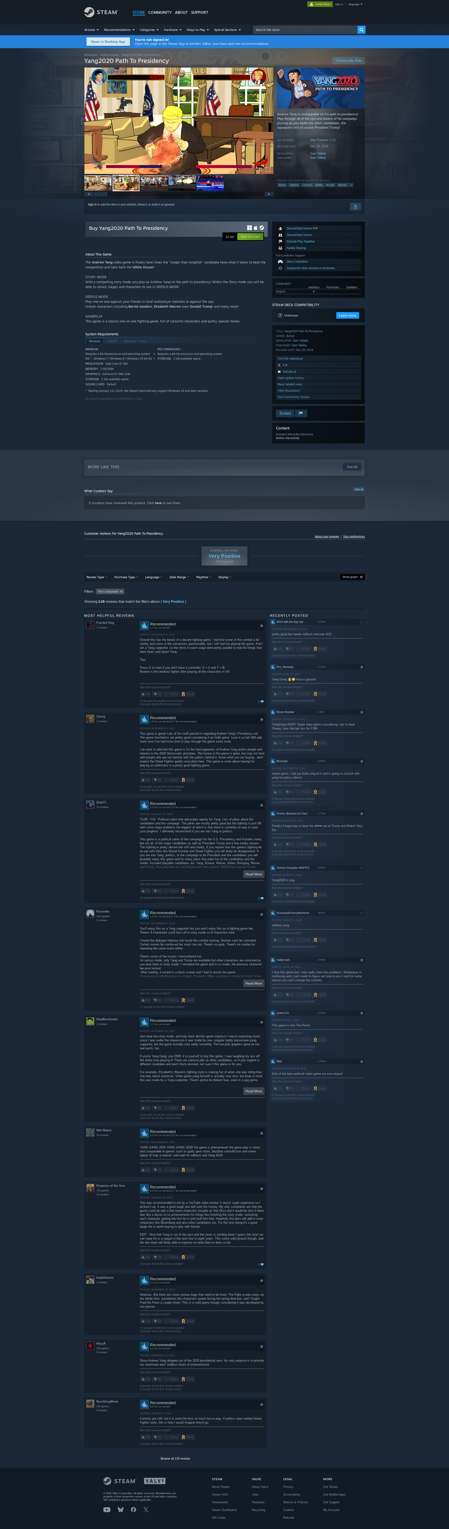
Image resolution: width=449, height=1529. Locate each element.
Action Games (110, 55)
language (353, 4)
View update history (291, 378)
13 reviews (102, 807)
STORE (139, 12)
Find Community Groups (294, 397)
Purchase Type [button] (124, 577)
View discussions (289, 390)
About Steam (221, 1487)
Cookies (288, 1510)
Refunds (288, 1517)
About (181, 12)
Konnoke (102, 911)
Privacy (288, 1487)
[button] (92, 29)
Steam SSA (220, 1494)
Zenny (100, 716)
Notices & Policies (295, 1502)
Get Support (331, 1502)
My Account (331, 1510)
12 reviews (102, 1194)
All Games (91, 55)
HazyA (100, 1343)
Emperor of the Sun (110, 1185)
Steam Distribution (224, 1510)
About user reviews (327, 536)
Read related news (290, 384)
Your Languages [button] (108, 591)
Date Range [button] (178, 577)
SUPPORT (199, 12)
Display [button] (223, 577)
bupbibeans (104, 1277)
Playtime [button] (202, 577)
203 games (102, 1348)
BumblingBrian (107, 1401)
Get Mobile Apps (334, 1494)
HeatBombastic (107, 1019)
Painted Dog (105, 622)
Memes (342, 185)
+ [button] (351, 185)
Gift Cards (219, 1517)
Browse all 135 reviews (175, 1458)
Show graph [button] (350, 577)
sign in (339, 4)
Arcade (330, 185)
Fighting (294, 185)
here (158, 503)
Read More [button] (254, 874)
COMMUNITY (160, 12)
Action (282, 185)
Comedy (307, 185)
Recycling (258, 1510)
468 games (102, 1406)
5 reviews (101, 1352)
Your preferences (354, 536)
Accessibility (292, 1494)
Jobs (255, 1494)
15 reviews (102, 1135)
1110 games (103, 916)
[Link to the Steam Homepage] (101, 16)
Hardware (258, 1502)
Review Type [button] (95, 577)
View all (359, 489)
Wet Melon (104, 1130)
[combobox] (305, 30)
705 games (102, 1190)
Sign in (92, 204)
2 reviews (101, 920)
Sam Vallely (318, 153)
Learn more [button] (347, 315)
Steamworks (220, 1502)
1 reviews (101, 627)
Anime (318, 185)
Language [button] (152, 577)
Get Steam (330, 1487)
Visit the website (289, 358)
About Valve (260, 1487)
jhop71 (101, 802)
